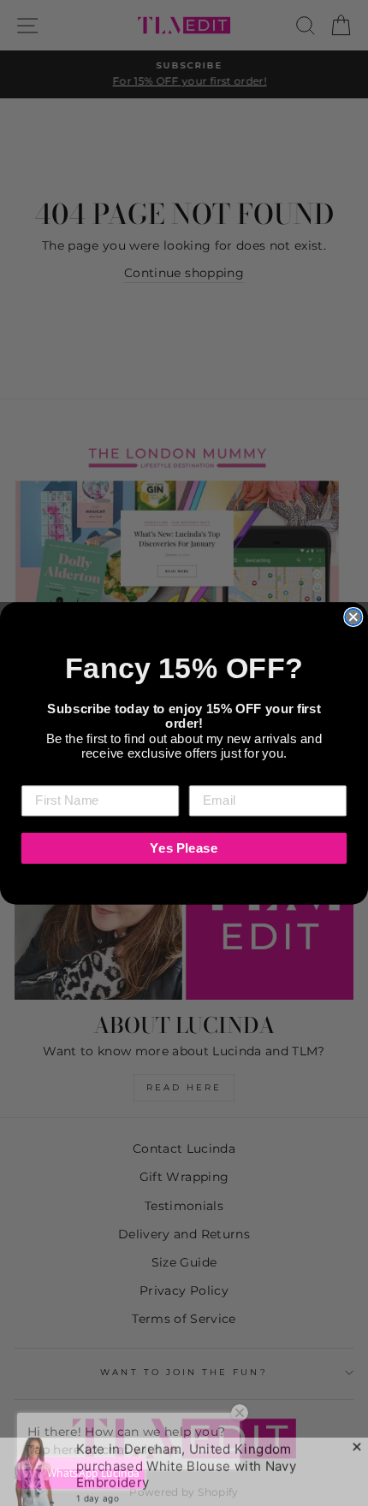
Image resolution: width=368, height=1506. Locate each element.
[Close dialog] (353, 616)
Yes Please (183, 847)
